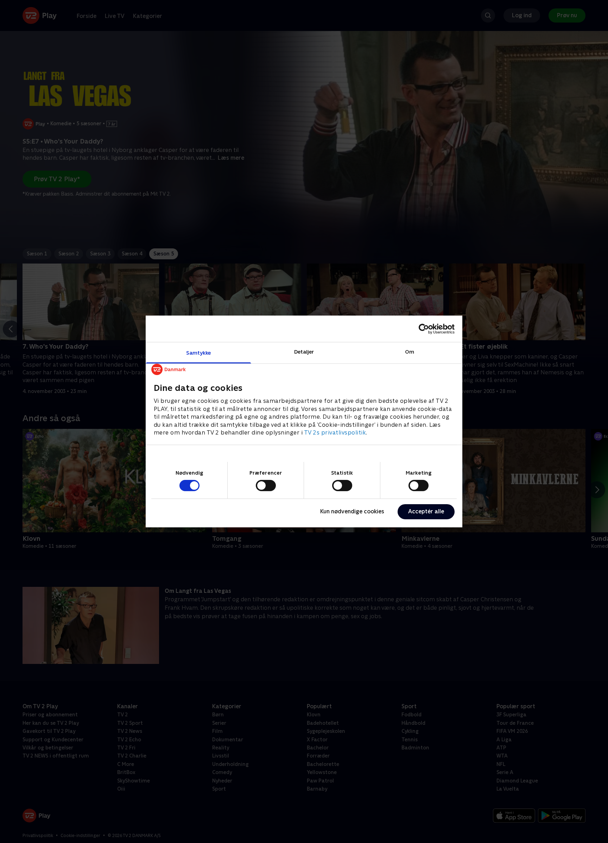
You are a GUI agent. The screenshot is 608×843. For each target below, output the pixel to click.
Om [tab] (409, 352)
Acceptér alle (426, 511)
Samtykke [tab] (198, 353)
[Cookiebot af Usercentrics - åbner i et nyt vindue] (424, 328)
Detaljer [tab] (304, 352)
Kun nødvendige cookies (352, 511)
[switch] (266, 485)
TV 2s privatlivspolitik (335, 432)
